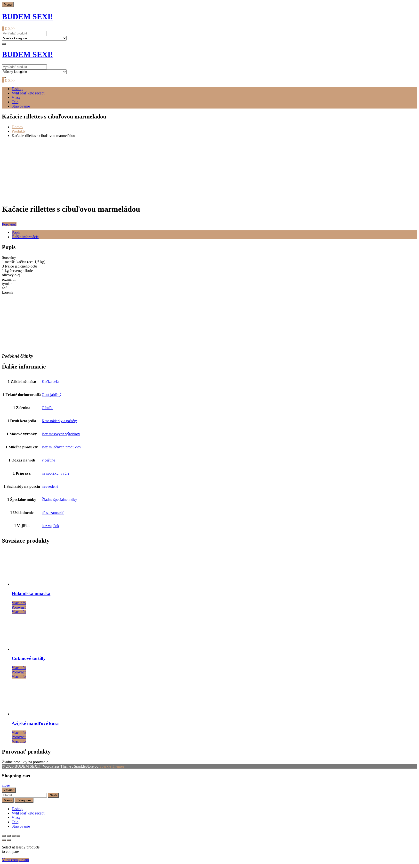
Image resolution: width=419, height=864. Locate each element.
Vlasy (16, 97)
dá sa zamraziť (53, 513)
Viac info (19, 603)
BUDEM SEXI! (27, 16)
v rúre (64, 473)
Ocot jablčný (51, 395)
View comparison (15, 860)
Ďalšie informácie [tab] (25, 237)
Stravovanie (21, 106)
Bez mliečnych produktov (61, 447)
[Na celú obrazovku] (9, 836)
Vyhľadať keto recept (28, 93)
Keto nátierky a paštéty (59, 421)
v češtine (48, 460)
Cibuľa (47, 408)
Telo (15, 102)
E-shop (17, 89)
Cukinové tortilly (29, 658)
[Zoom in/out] (4, 836)
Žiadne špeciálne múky (59, 499)
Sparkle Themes (111, 766)
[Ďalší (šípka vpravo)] (9, 840)
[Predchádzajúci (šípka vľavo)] (4, 840)
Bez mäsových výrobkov (61, 434)
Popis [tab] (16, 232)
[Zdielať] (14, 836)
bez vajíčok (50, 526)
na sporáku (50, 473)
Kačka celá (50, 381)
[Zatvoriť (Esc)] (18, 836)
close (6, 785)
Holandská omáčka (31, 593)
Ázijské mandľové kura (35, 723)
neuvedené (50, 486)
